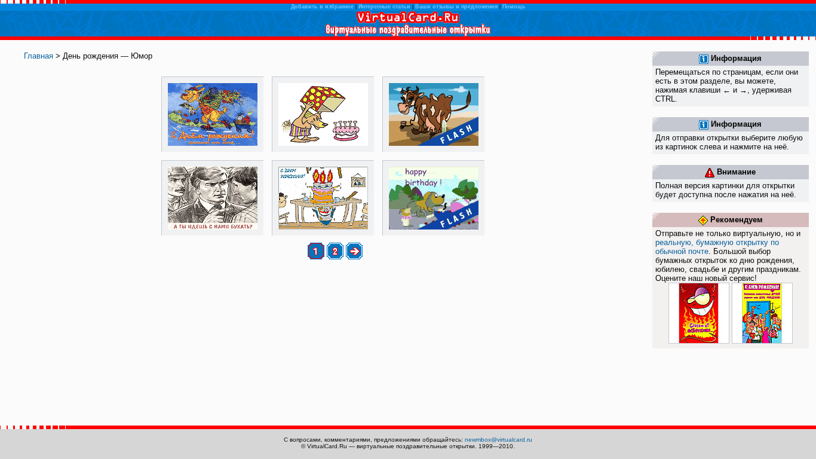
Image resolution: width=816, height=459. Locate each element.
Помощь (514, 7)
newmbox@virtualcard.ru (498, 439)
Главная (38, 55)
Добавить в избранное (322, 7)
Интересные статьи (384, 7)
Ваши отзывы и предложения (456, 7)
